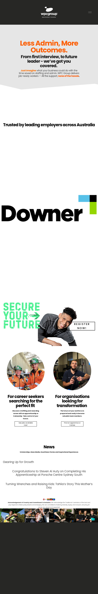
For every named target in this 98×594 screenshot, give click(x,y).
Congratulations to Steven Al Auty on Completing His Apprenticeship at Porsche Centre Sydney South (49, 473)
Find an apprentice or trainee (72, 424)
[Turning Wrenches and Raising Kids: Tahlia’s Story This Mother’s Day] (49, 480)
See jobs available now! (26, 424)
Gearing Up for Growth (18, 462)
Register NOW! (82, 326)
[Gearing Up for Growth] (18, 458)
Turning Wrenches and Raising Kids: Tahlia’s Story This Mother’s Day (49, 486)
